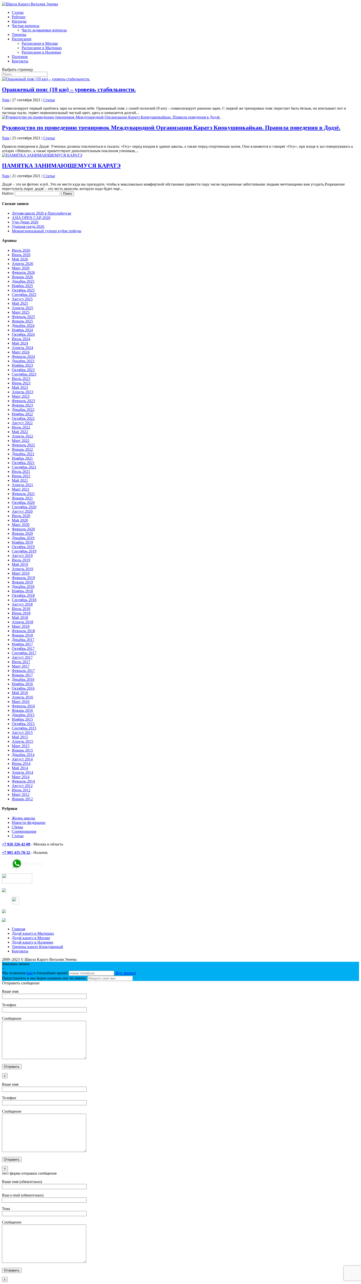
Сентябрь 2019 (24, 551)
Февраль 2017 (23, 671)
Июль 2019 (21, 560)
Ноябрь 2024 (22, 330)
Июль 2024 (21, 339)
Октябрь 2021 (23, 463)
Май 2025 (20, 303)
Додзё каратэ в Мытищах (33, 933)
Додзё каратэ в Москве (31, 938)
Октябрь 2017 (23, 648)
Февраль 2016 (23, 706)
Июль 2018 (21, 609)
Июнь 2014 (21, 763)
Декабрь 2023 (23, 361)
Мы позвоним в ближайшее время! (35, 973)
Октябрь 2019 (23, 547)
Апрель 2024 (22, 348)
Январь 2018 (22, 635)
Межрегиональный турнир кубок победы (46, 231)
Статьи (18, 12)
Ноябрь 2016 (22, 684)
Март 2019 (20, 573)
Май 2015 (20, 737)
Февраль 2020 (23, 529)
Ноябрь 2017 (22, 644)
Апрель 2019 (22, 569)
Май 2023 (20, 387)
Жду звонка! (125, 973)
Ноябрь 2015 (22, 719)
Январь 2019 (22, 582)
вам (30, 973)
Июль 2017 (21, 662)
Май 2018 (20, 617)
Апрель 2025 (22, 308)
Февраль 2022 (23, 445)
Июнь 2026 (21, 255)
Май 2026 (20, 259)
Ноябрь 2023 (22, 365)
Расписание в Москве (40, 43)
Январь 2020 (22, 533)
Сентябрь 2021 (24, 467)
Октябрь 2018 (23, 595)
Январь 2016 (22, 710)
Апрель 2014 (22, 772)
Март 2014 (20, 777)
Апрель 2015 (22, 741)
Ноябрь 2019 (22, 542)
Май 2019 (20, 564)
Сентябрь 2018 (24, 600)
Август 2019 (22, 556)
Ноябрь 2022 (22, 414)
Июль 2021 (21, 471)
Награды (19, 21)
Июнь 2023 (21, 383)
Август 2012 (22, 786)
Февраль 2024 (23, 356)
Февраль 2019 (23, 578)
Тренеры (19, 34)
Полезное (20, 57)
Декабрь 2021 (23, 454)
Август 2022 (22, 423)
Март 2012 (20, 794)
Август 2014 (22, 759)
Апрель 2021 (22, 485)
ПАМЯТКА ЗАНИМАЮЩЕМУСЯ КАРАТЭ (61, 165)
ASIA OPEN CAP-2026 (31, 218)
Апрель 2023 (22, 392)
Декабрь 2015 (23, 715)
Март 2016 (20, 702)
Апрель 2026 (22, 264)
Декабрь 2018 (23, 586)
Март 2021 (20, 489)
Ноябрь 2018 (22, 591)
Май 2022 (20, 432)
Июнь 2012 (21, 790)
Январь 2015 (22, 750)
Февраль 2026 (23, 272)
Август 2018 (22, 604)
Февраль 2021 (23, 494)
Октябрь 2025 (23, 290)
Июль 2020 (21, 516)
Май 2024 (20, 343)
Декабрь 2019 (23, 538)
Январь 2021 (22, 498)
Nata (5, 100)
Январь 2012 (22, 799)
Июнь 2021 (21, 476)
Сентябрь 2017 (24, 653)
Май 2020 (20, 520)
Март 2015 (20, 746)
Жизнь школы (23, 818)
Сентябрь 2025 (24, 294)
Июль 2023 (21, 379)
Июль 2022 (21, 427)
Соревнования (24, 831)
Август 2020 (22, 511)
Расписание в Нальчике (41, 52)
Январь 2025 (22, 321)
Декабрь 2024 (23, 325)
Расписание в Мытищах (42, 48)
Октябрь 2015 (23, 724)
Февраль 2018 (23, 631)
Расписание (21, 39)
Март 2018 (20, 626)
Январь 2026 (22, 277)
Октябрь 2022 (23, 418)
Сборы (17, 827)
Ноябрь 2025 (22, 286)
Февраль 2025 (23, 317)
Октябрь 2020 (23, 502)
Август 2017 (22, 657)
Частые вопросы (25, 26)
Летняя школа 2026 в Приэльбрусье (41, 213)
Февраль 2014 (23, 781)
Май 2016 (20, 693)
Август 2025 (22, 299)
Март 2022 (20, 440)
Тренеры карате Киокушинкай (37, 947)
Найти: (8, 193)
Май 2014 (20, 768)
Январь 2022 (22, 449)
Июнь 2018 (21, 613)
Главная (18, 929)
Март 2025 (20, 312)
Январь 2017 (22, 675)
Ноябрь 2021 (22, 458)
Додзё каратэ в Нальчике (32, 942)
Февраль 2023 (23, 401)
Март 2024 (20, 352)
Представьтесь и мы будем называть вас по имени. (44, 978)
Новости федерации (28, 822)
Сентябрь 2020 (24, 507)
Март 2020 (20, 525)
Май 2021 (20, 480)
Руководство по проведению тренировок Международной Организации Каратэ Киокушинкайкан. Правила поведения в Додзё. (171, 127)
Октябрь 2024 (23, 334)
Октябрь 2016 (23, 688)
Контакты (20, 61)
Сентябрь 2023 (24, 374)
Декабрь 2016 (23, 679)
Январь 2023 (22, 405)
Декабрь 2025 (23, 281)
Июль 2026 (21, 250)
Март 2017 (20, 666)
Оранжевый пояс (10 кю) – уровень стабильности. (69, 89)
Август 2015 (22, 732)
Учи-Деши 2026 (25, 222)
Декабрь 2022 (23, 410)
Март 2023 (20, 396)
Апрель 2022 (22, 436)
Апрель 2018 (22, 622)
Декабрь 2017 (23, 640)
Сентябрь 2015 (24, 728)
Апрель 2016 (22, 697)
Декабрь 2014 (23, 755)
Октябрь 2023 (23, 370)
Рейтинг (19, 17)
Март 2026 (20, 268)
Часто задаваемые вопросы (44, 30)
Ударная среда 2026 (28, 226)
